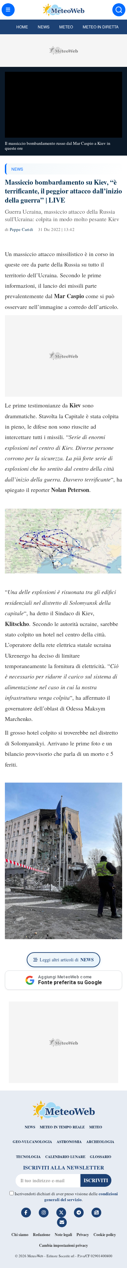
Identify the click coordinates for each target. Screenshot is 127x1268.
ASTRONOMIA (69, 1141)
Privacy (83, 1234)
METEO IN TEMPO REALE (62, 1127)
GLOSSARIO (100, 1156)
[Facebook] (26, 1212)
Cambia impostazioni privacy (63, 1245)
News (43, 26)
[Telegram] (79, 1212)
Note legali (63, 1234)
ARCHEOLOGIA (100, 1141)
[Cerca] (118, 9)
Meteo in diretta (101, 26)
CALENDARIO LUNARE (65, 1156)
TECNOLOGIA (28, 1156)
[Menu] (8, 9)
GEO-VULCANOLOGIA (32, 1141)
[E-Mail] (62, 1222)
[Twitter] (61, 1212)
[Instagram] (44, 1212)
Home (22, 26)
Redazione (41, 1234)
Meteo (66, 26)
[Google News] (96, 1212)
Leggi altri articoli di (67, 959)
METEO (95, 1127)
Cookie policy (104, 1234)
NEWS (17, 169)
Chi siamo (19, 1234)
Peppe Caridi (21, 229)
